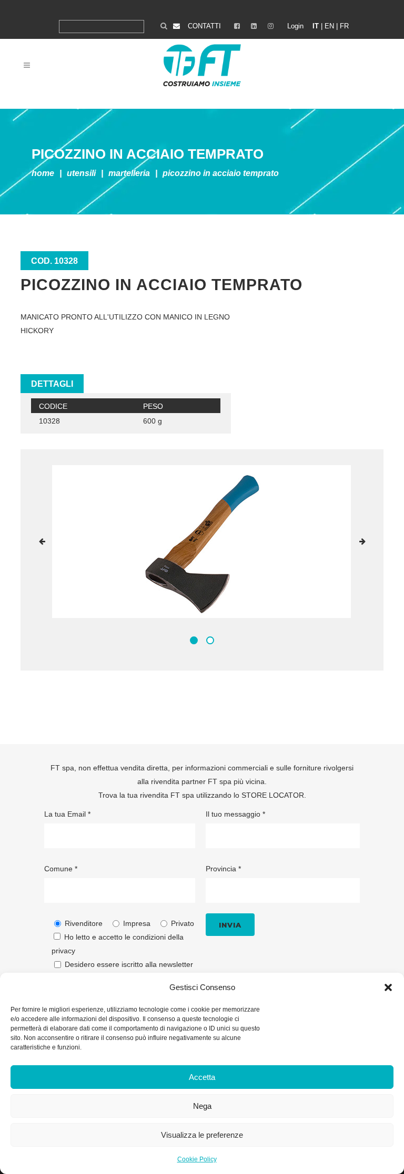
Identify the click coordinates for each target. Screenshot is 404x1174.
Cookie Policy (197, 1159)
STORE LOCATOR (272, 795)
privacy (63, 950)
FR (344, 26)
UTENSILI (81, 173)
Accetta (202, 1077)
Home (43, 173)
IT (315, 26)
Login (295, 26)
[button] (388, 987)
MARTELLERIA (129, 173)
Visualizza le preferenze (202, 1134)
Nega (202, 1105)
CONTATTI (204, 26)
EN (329, 26)
